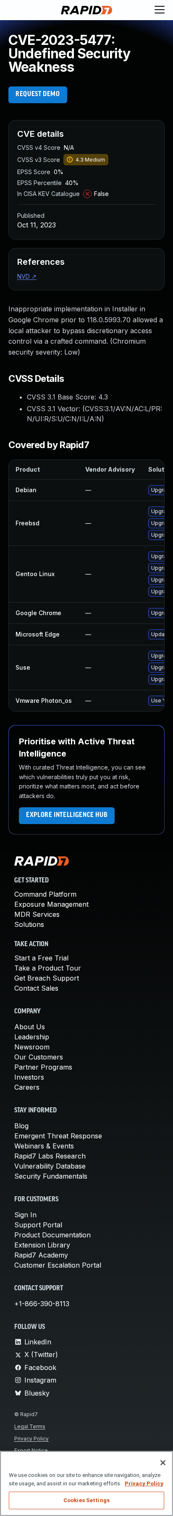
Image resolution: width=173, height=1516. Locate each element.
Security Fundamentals (50, 1176)
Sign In (25, 1215)
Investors (29, 1077)
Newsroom (32, 1047)
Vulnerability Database (50, 1166)
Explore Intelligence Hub (66, 815)
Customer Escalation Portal (57, 1265)
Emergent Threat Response (58, 1136)
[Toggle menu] (160, 10)
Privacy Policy (31, 1438)
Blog (21, 1126)
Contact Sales (36, 988)
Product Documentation (52, 1235)
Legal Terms (29, 1426)
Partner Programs (43, 1067)
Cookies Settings (86, 1500)
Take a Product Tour (47, 968)
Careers (26, 1087)
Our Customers (38, 1057)
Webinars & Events (44, 1146)
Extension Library (42, 1245)
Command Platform (45, 894)
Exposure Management (51, 904)
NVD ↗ (27, 276)
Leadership (31, 1037)
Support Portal (38, 1225)
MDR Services (37, 914)
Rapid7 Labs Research (50, 1156)
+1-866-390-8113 (41, 1303)
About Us (29, 1027)
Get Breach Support (46, 978)
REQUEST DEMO (38, 94)
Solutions (29, 924)
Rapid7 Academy (41, 1255)
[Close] (163, 1462)
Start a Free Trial (41, 958)
